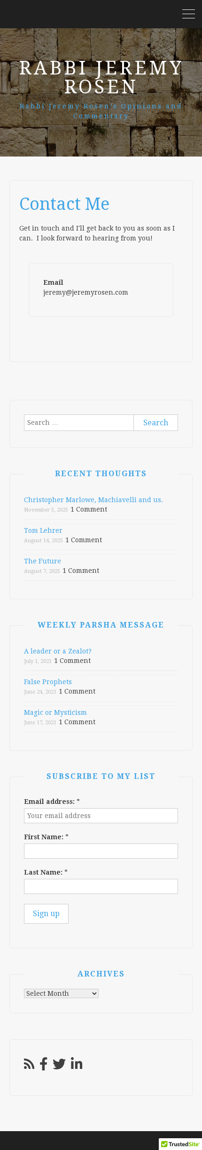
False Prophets (48, 682)
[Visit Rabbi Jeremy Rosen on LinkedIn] (77, 1066)
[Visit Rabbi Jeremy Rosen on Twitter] (59, 1066)
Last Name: (46, 872)
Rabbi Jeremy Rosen (101, 77)
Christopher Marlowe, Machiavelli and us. (93, 500)
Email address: (52, 801)
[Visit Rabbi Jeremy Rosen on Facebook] (43, 1066)
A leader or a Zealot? (58, 651)
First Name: (46, 837)
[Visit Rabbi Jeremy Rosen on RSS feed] (29, 1066)
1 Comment (88, 509)
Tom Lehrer (43, 530)
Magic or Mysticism (55, 712)
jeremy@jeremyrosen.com (85, 292)
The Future (42, 561)
